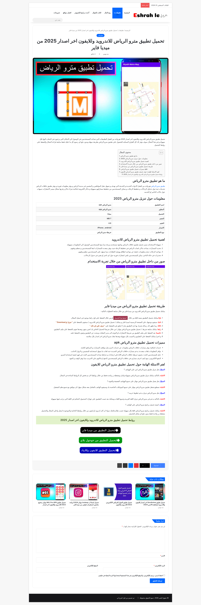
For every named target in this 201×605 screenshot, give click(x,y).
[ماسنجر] (130, 465)
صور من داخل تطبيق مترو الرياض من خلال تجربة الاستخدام (141, 164)
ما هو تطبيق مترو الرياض (129, 156)
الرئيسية (127, 13)
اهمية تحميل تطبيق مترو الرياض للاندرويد (135, 161)
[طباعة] (119, 465)
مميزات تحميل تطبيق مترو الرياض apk (134, 169)
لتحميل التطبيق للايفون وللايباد (98, 450)
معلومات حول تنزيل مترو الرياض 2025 (134, 159)
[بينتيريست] (136, 465)
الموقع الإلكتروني (92, 566)
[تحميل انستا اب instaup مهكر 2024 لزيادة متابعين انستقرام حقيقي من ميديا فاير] (84, 492)
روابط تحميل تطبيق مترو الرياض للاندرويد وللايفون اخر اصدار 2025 (143, 174)
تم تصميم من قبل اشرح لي (125, 598)
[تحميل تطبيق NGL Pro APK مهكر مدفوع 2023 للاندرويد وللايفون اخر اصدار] (51, 492)
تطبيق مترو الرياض (158, 186)
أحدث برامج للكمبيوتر (82, 13)
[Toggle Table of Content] (159, 153)
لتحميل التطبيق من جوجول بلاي (98, 440)
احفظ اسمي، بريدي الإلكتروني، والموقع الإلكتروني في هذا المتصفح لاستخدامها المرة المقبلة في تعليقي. (130, 575)
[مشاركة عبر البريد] (125, 465)
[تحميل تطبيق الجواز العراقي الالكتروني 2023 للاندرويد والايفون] (117, 492)
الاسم (162, 556)
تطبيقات (118, 13)
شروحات (57, 13)
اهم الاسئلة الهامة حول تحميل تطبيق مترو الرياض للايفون (140, 172)
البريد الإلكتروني (159, 566)
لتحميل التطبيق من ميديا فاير (98, 430)
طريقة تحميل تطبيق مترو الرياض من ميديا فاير (137, 166)
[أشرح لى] (151, 15)
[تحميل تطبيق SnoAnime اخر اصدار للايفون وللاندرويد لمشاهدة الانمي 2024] (150, 492)
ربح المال (107, 13)
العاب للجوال (96, 13)
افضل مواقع (67, 13)
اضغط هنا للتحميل (120, 318)
